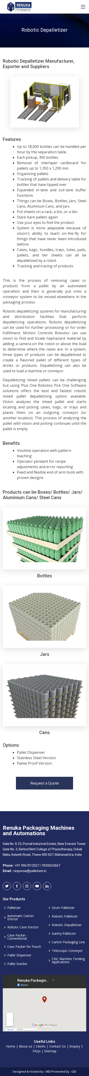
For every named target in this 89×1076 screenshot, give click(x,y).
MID (48, 1071)
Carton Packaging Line (68, 942)
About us (25, 1046)
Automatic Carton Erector (20, 917)
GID (73, 1071)
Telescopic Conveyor (67, 950)
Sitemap (50, 1051)
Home (10, 1046)
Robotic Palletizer (65, 916)
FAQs (37, 1051)
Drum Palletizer (63, 907)
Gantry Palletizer (64, 933)
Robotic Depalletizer (67, 925)
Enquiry (74, 1046)
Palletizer (14, 907)
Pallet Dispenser (19, 955)
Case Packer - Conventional (17, 937)
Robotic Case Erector (23, 927)
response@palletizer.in (29, 871)
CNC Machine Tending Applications (68, 960)
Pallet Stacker (17, 963)
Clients (41, 1046)
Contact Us (57, 1046)
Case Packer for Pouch (24, 946)
